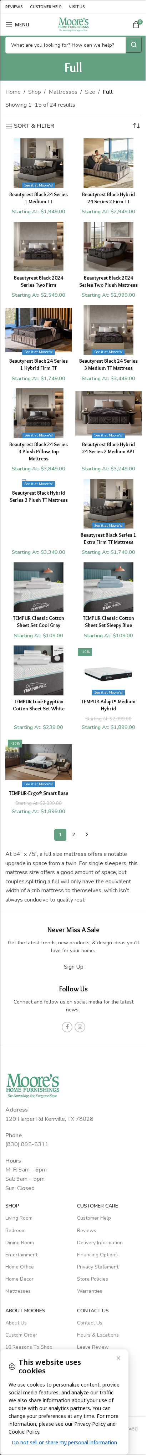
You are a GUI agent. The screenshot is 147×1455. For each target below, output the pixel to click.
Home (13, 92)
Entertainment (21, 1254)
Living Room (18, 1218)
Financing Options (97, 1254)
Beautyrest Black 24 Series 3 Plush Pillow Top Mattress (38, 451)
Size (90, 92)
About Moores (25, 1310)
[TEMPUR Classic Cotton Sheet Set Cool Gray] (38, 587)
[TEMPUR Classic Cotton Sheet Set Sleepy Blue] (108, 587)
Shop (34, 92)
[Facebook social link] (67, 1026)
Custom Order (21, 1335)
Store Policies (92, 1279)
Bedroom (15, 1230)
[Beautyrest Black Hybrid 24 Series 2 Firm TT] (108, 163)
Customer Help (94, 1218)
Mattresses (63, 92)
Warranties (89, 1291)
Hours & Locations (98, 1335)
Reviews (86, 1230)
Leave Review (93, 1347)
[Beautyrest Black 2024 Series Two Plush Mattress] (108, 247)
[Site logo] (73, 24)
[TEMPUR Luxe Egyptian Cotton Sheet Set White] (38, 670)
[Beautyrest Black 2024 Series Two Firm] (38, 247)
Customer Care (97, 1206)
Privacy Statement (97, 1266)
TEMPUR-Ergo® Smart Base (38, 793)
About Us (16, 1322)
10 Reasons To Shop (28, 1347)
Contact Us (89, 1322)
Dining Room (19, 1242)
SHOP (12, 1206)
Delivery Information (100, 1242)
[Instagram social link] (80, 1026)
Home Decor (19, 1279)
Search (134, 45)
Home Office (19, 1266)
